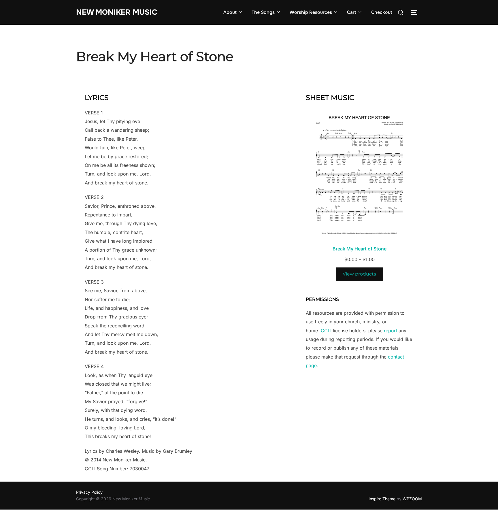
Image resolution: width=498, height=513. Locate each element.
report (390, 330)
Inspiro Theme (382, 498)
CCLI (326, 330)
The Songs (263, 12)
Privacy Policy (89, 492)
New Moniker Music (116, 12)
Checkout (381, 12)
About (230, 12)
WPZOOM (412, 498)
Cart (351, 12)
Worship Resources (311, 12)
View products (359, 274)
